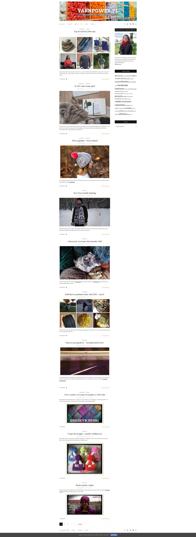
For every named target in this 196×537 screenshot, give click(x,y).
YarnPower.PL (121, 62)
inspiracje (119, 88)
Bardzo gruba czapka (85, 485)
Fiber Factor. (96, 281)
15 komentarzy (89, 397)
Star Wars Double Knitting (85, 193)
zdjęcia (128, 114)
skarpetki (127, 105)
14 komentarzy (89, 195)
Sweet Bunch (72, 182)
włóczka (122, 114)
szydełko (128, 108)
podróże (126, 91)
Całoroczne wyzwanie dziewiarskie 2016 (85, 241)
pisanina (120, 91)
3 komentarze (89, 143)
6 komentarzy (88, 34)
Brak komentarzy (88, 436)
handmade (122, 85)
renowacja (129, 98)
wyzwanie (131, 111)
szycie (123, 108)
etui (130, 82)
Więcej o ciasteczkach (104, 534)
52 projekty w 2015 (64, 530)
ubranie (133, 108)
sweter (117, 108)
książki (135, 89)
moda (116, 91)
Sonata (131, 105)
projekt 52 (125, 96)
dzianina (124, 81)
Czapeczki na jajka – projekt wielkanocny (84, 434)
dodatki (117, 82)
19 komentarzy (88, 487)
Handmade (62, 24)
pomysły (119, 96)
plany (123, 91)
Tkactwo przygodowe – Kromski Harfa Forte (85, 343)
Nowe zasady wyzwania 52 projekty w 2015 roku (84, 395)
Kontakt (93, 24)
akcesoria (118, 76)
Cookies (74, 530)
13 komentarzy (89, 88)
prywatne (130, 96)
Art (81, 24)
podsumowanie (119, 93)
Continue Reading (105, 79)
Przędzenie (118, 99)
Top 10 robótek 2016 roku (84, 31)
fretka (116, 85)
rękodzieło (120, 105)
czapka (128, 78)
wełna (121, 111)
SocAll (123, 61)
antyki (124, 76)
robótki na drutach (123, 101)
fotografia (133, 82)
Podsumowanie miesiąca (128, 93)
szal (120, 108)
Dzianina (81, 138)
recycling (124, 98)
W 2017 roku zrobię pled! (84, 86)
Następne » (80, 524)
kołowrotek (126, 89)
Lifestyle (69, 24)
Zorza (131, 114)
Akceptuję (114, 534)
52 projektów (78, 281)
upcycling (117, 111)
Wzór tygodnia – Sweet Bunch (85, 141)
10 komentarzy (89, 345)
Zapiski (76, 24)
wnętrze (126, 111)
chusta (127, 76)
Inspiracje (88, 83)
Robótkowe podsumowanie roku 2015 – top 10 (84, 294)
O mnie (86, 24)
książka (131, 89)
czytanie (131, 78)
